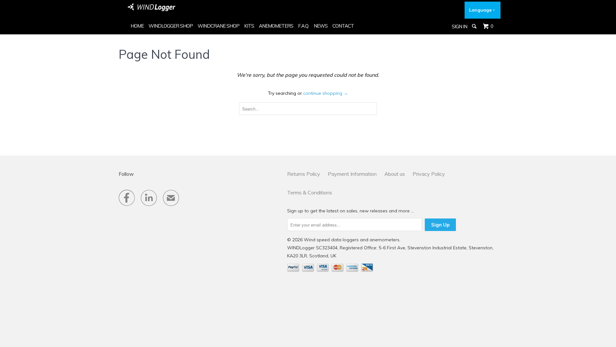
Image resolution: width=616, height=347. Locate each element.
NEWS (321, 26)
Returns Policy (303, 174)
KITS (249, 26)
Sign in (459, 26)
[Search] (475, 26)
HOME (137, 26)
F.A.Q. (303, 26)
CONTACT (343, 26)
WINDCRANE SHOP (218, 26)
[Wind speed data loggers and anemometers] (152, 7)
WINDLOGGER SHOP (171, 26)
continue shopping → (325, 93)
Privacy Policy (429, 174)
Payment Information (352, 174)
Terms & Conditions (309, 192)
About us (394, 174)
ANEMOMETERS (276, 26)
